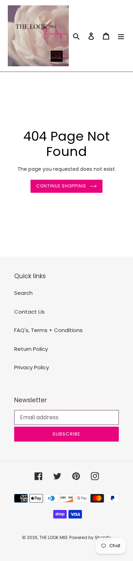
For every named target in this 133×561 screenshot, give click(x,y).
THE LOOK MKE (53, 537)
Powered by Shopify (90, 537)
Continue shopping (61, 186)
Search (23, 293)
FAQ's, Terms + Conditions (48, 330)
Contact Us (29, 311)
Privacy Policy (31, 367)
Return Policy (31, 349)
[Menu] (120, 36)
